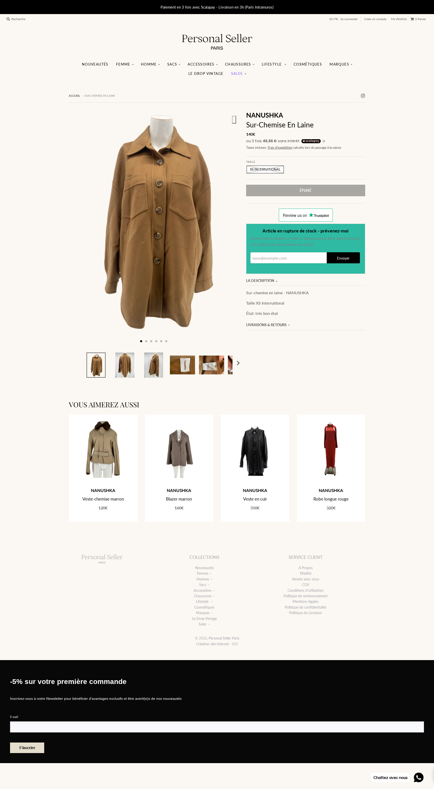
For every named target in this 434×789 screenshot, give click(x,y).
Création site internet (212, 644)
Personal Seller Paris (224, 638)
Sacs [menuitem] (172, 64)
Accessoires (202, 590)
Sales (202, 624)
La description (260, 280)
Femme (202, 573)
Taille (250, 161)
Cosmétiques (204, 607)
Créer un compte (375, 19)
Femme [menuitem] (123, 64)
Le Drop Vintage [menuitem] (206, 73)
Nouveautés (204, 568)
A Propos (306, 568)
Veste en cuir (255, 499)
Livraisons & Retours (266, 325)
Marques (202, 613)
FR (336, 19)
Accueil (74, 95)
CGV (305, 584)
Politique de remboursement (306, 596)
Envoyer (343, 258)
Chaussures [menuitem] (238, 64)
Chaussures (202, 596)
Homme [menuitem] (149, 64)
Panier (420, 19)
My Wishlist (399, 19)
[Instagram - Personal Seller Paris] (363, 95)
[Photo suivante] (230, 228)
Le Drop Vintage (204, 618)
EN (332, 19)
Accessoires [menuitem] (201, 64)
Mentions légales (305, 601)
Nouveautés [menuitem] (95, 64)
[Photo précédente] (77, 228)
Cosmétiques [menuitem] (308, 64)
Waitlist (305, 573)
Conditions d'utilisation (305, 590)
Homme (202, 579)
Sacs (202, 584)
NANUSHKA (264, 115)
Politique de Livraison (305, 613)
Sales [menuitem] (237, 73)
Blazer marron (179, 499)
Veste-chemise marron (103, 499)
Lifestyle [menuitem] (272, 64)
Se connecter (349, 19)
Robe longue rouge (331, 499)
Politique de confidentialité (305, 607)
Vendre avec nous (305, 579)
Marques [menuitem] (339, 64)
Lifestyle (202, 601)
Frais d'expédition (280, 148)
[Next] (238, 363)
